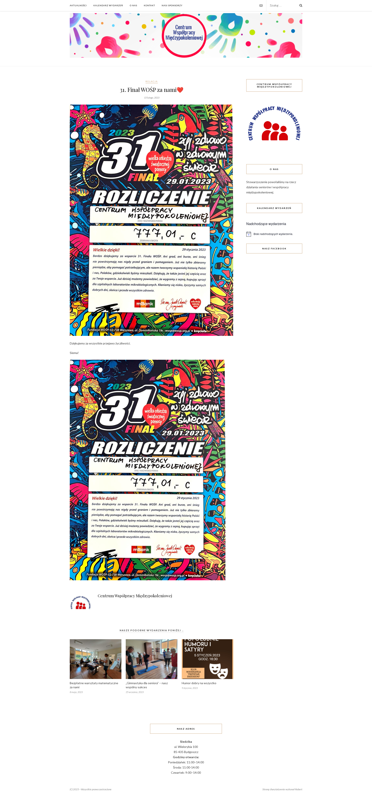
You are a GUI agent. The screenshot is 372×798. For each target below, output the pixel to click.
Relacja (152, 81)
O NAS (133, 5)
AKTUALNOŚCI (78, 5)
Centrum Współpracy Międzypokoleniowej (135, 595)
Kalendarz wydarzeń (108, 5)
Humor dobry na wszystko (199, 683)
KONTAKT (149, 5)
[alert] (274, 234)
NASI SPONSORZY (172, 5)
